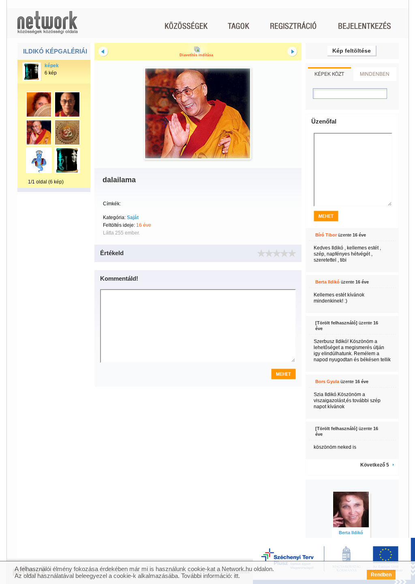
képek (52, 65)
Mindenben (374, 73)
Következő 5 (374, 465)
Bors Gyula (327, 381)
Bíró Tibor (326, 234)
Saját (133, 217)
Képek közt (329, 73)
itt (236, 575)
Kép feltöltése (351, 50)
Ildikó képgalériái (55, 51)
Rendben (381, 575)
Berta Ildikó (327, 281)
